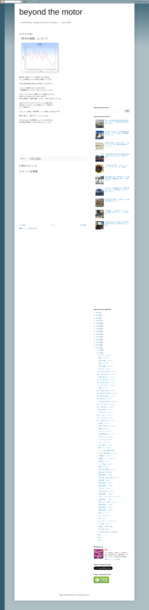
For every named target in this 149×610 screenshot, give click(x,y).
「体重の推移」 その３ (105, 505)
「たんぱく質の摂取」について (107, 453)
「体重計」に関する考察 (105, 526)
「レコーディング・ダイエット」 (107, 521)
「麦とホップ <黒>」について (107, 502)
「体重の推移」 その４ (105, 499)
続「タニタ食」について (105, 418)
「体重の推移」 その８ (105, 475)
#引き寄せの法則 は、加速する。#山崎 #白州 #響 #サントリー (117, 200)
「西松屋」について (103, 423)
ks (108, 550)
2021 (97, 320)
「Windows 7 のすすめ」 (105, 472)
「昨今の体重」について (105, 410)
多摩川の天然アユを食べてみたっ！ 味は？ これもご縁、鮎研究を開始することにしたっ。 (117, 144)
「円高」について (102, 358)
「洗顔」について (102, 363)
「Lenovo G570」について (105, 491)
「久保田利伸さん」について (106, 434)
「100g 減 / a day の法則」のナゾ (107, 477)
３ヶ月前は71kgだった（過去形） (108, 532)
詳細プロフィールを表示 (112, 559)
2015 (97, 337)
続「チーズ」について (104, 415)
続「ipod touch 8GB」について (107, 371)
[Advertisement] (111, 68)
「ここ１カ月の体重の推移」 (106, 450)
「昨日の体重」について (105, 361)
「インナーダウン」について (106, 385)
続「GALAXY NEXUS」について (107, 393)
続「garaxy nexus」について (106, 382)
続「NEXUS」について (104, 399)
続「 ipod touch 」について (105, 407)
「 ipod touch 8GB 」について (106, 469)
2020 (97, 323)
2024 (97, 312)
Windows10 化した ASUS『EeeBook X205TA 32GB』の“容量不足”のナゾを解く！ (117, 223)
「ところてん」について (105, 439)
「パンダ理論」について (105, 464)
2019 (97, 326)
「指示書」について (103, 429)
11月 (99, 353)
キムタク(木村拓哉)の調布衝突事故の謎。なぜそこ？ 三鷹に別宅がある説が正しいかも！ (117, 122)
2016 (97, 334)
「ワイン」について (103, 442)
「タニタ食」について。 (105, 524)
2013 (97, 342)
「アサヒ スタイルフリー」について (109, 496)
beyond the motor (50, 11)
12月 (99, 350)
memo (99, 535)
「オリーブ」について (104, 431)
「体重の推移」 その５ (105, 494)
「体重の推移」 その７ (105, 483)
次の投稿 (22, 225)
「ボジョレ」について (104, 355)
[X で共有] (35, 159)
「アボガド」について (104, 488)
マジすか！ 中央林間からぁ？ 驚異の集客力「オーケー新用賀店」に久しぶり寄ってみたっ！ (117, 189)
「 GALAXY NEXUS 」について (107, 401)
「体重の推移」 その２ (105, 507)
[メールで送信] (31, 159)
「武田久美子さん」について (106, 377)
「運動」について (102, 467)
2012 (97, 345)
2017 (97, 331)
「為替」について (102, 513)
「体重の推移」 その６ (105, 486)
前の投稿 (83, 225)
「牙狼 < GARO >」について (106, 426)
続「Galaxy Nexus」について (106, 390)
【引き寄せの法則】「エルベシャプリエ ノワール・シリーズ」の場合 (117, 166)
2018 (97, 329)
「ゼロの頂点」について (105, 445)
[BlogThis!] (33, 159)
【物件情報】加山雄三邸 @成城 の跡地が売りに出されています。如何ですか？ (117, 155)
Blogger (87, 595)
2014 (97, 340)
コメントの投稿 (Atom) (30, 228)
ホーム (53, 225)
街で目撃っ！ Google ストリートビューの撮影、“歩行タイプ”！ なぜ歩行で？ (117, 212)
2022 (97, 318)
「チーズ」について (103, 515)
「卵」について (102, 518)
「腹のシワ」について (104, 447)
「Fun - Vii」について (104, 369)
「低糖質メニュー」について (106, 458)
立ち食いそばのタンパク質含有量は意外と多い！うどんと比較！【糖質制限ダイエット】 (117, 133)
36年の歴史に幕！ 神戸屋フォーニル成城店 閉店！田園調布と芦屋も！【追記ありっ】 (117, 178)
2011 (97, 348)
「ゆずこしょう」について (105, 437)
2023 (97, 315)
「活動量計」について (104, 456)
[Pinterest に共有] (40, 159)
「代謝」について (102, 388)
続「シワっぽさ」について (105, 404)
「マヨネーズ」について (105, 412)
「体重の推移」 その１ (105, 510)
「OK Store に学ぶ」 (103, 529)
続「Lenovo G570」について (106, 374)
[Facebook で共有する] (37, 159)
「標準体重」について (104, 480)
